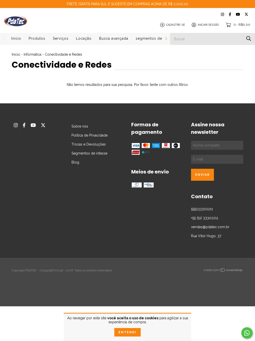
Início (16, 38)
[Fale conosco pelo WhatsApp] (247, 333)
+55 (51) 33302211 (204, 218)
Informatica (32, 54)
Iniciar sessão (208, 24)
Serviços (60, 38)
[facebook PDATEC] (230, 14)
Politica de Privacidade (89, 135)
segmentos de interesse (158, 38)
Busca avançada (113, 38)
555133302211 (202, 209)
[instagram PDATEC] (222, 14)
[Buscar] (248, 38)
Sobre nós (79, 126)
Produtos (37, 38)
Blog (75, 162)
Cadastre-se (175, 24)
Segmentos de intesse (89, 153)
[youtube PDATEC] (238, 14)
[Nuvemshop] (223, 271)
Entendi (127, 332)
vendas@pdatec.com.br (210, 227)
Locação (84, 38)
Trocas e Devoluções (88, 144)
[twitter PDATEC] (246, 14)
